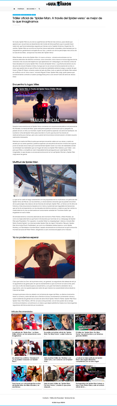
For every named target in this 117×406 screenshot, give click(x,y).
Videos (33, 14)
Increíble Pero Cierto (26, 14)
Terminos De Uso (70, 398)
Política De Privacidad (57, 398)
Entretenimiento (16, 14)
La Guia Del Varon (58, 3)
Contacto (46, 398)
